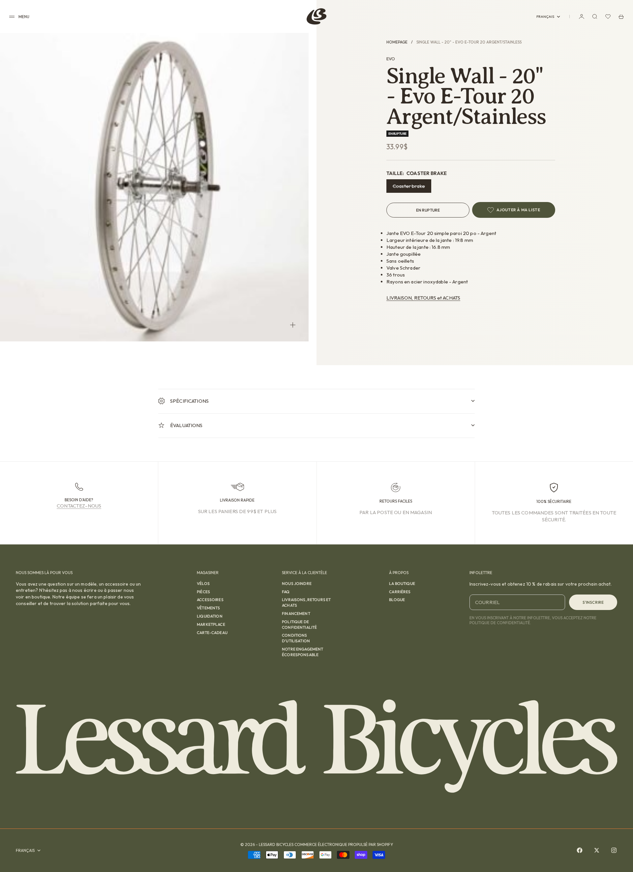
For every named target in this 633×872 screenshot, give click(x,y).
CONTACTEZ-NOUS (79, 506)
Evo (390, 58)
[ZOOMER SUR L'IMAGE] (292, 324)
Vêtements (208, 607)
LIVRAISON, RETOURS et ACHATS (423, 298)
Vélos (203, 583)
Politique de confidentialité (299, 624)
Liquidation (210, 616)
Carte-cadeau (212, 632)
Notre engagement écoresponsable (302, 652)
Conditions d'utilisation (296, 638)
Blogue (397, 599)
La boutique (402, 583)
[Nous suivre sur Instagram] (614, 850)
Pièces (203, 591)
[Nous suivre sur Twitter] (596, 850)
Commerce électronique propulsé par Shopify (343, 844)
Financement (296, 613)
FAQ (285, 591)
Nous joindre (297, 583)
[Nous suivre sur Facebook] (579, 850)
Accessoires (210, 599)
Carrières (399, 591)
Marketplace (211, 624)
